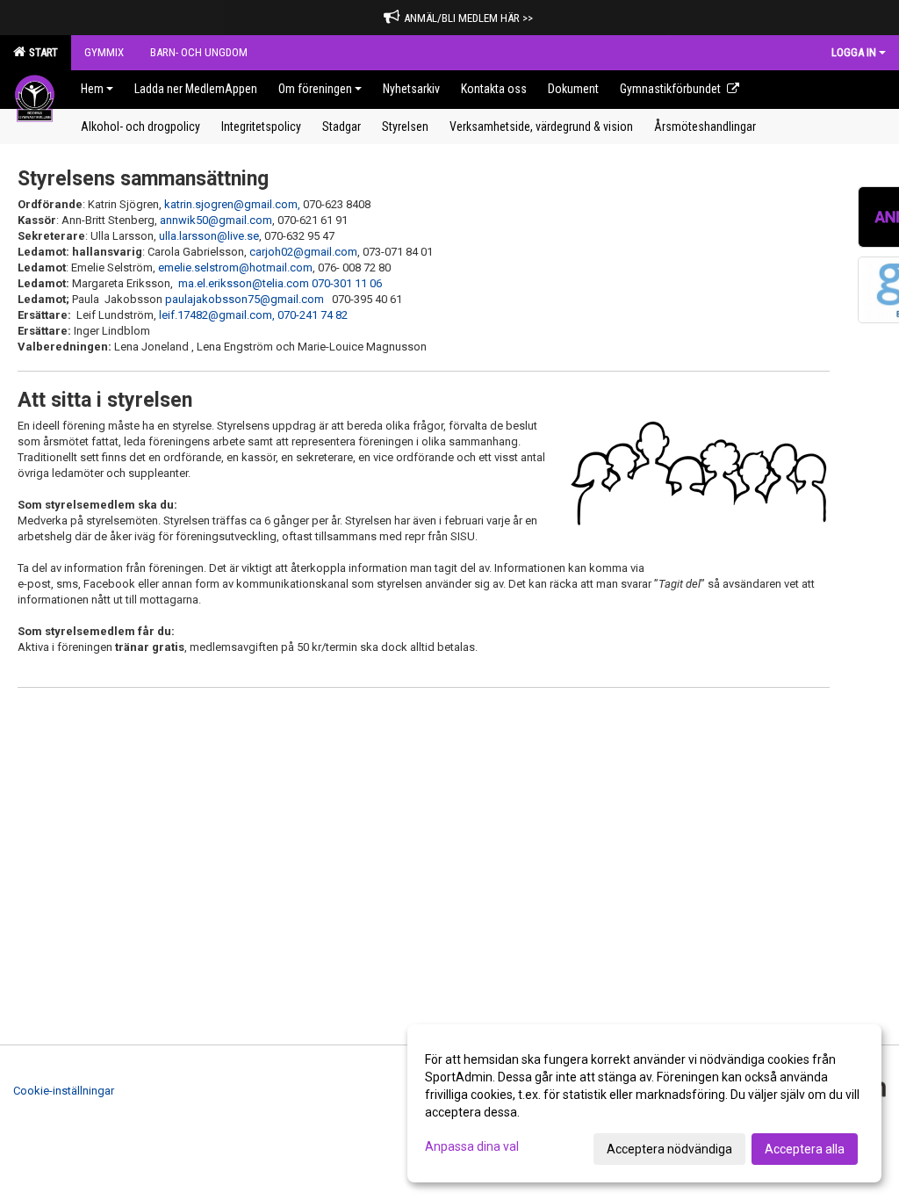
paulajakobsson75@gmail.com (244, 299)
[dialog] (644, 1103)
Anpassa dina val (472, 1146)
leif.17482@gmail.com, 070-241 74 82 (253, 315)
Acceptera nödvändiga (669, 1149)
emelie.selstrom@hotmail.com (235, 267)
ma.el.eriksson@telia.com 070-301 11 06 (280, 283)
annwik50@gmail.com (216, 220)
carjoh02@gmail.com (303, 251)
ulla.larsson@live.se (209, 235)
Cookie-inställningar (63, 1090)
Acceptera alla (805, 1149)
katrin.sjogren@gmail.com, (232, 204)
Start (41, 52)
